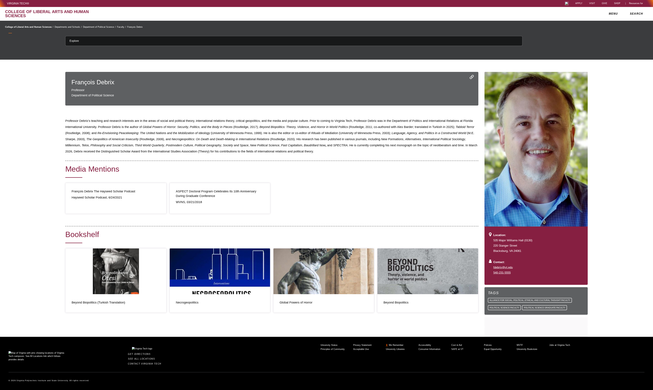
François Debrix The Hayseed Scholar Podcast (103, 191)
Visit (592, 3)
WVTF (520, 345)
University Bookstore (527, 349)
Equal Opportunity (493, 349)
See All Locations (142, 359)
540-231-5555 (502, 272)
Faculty (121, 27)
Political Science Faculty (504, 308)
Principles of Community (333, 349)
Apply (578, 3)
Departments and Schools (68, 27)
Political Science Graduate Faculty (544, 308)
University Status (329, 345)
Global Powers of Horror (296, 302)
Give (604, 3)
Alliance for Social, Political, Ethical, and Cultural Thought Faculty (530, 300)
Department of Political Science (99, 27)
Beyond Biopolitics (395, 302)
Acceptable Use (361, 349)
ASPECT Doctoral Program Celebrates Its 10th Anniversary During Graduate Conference (216, 194)
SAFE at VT (457, 349)
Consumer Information (429, 349)
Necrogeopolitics (187, 302)
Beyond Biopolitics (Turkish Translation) (98, 302)
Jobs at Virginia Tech (559, 345)
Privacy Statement (362, 345)
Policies (488, 345)
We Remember (396, 345)
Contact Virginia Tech (145, 363)
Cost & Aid (456, 345)
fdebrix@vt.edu (503, 267)
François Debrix (135, 27)
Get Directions (140, 354)
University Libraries (395, 349)
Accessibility (424, 345)
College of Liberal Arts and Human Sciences (29, 27)
